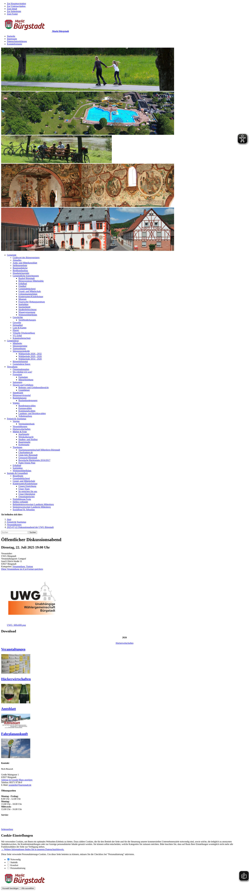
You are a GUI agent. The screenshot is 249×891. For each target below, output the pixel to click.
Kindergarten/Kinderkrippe (30, 296)
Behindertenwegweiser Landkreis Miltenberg (33, 504)
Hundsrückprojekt (21, 273)
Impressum (12, 39)
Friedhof (22, 286)
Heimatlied (18, 325)
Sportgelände (24, 307)
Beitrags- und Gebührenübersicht (33, 387)
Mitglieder (17, 343)
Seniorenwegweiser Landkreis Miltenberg (32, 507)
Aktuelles (17, 260)
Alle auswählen (27, 888)
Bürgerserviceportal (22, 395)
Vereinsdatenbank (26, 424)
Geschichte (18, 317)
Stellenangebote (20, 265)
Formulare (17, 374)
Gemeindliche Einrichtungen (26, 276)
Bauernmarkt (24, 442)
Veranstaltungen (20, 426)
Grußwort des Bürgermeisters (26, 257)
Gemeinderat (13, 340)
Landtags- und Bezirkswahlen (32, 413)
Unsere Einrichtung (27, 486)
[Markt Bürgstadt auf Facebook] (13, 824)
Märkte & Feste (20, 431)
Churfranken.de (25, 452)
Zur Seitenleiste (14, 11)
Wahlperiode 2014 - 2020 (30, 359)
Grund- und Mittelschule (29, 291)
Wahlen (16, 403)
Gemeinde (11, 255)
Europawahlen (25, 408)
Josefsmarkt (23, 434)
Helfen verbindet (20, 502)
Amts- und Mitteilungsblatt (25, 263)
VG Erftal (17, 335)
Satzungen (17, 382)
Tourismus (17, 447)
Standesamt (18, 392)
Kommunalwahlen (26, 411)
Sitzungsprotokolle (21, 351)
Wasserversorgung (26, 312)
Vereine (16, 421)
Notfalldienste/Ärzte (22, 499)
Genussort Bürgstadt (27, 457)
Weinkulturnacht (25, 437)
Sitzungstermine (20, 346)
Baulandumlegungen (27, 400)
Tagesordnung (19, 348)
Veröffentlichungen (27, 320)
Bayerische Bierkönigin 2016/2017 (34, 460)
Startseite (11, 36)
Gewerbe (17, 322)
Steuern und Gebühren (23, 385)
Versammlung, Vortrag (22, 566)
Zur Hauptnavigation (16, 3)
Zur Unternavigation (16, 6)
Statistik (14, 862)
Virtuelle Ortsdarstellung (24, 333)
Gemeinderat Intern (21, 364)
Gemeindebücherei (27, 289)
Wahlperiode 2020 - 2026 (30, 356)
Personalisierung (17, 868)
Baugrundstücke (20, 268)
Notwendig (15, 859)
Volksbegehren (25, 416)
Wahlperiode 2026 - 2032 (30, 353)
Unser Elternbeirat (26, 494)
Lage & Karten (19, 327)
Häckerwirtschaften (21, 429)
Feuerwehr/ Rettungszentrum (31, 302)
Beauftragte (18, 476)
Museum (22, 299)
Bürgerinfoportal (20, 361)
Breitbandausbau (20, 270)
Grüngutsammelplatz (27, 294)
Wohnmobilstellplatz (27, 315)
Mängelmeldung (25, 379)
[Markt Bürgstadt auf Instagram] (4, 824)
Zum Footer (12, 14)
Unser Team (24, 489)
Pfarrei (16, 330)
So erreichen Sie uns (27, 491)
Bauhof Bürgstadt (26, 278)
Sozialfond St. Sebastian (24, 509)
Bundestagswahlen (27, 405)
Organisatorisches (26, 496)
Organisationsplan (21, 369)
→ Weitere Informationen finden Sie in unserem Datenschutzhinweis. (32, 849)
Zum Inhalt (12, 9)
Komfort (14, 865)
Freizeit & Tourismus (16, 418)
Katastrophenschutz (22, 338)
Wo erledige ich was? (22, 372)
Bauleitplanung (20, 398)
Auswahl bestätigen (10, 888)
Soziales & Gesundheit (17, 473)
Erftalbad (22, 283)
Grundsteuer (24, 390)
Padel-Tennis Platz (26, 463)
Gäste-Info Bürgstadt (27, 455)
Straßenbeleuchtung (27, 309)
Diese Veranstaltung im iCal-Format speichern (22, 569)
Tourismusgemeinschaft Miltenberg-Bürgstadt (39, 450)
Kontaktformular (14, 44)
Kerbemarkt (23, 444)
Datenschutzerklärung (17, 41)
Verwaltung (12, 366)
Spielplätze (23, 304)
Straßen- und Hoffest (27, 439)
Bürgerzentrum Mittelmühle (31, 281)
